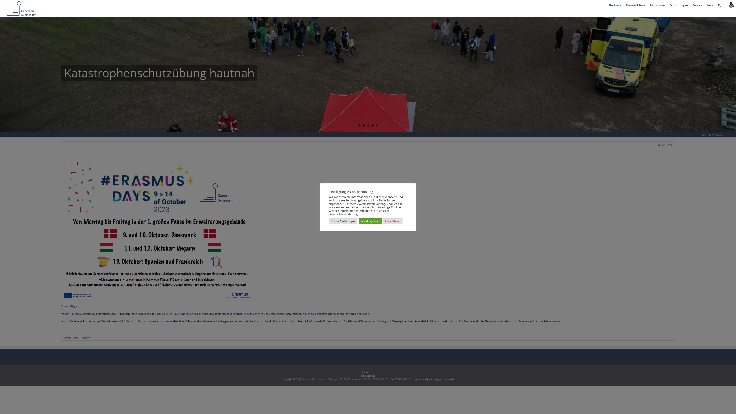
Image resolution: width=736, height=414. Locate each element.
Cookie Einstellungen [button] (343, 221)
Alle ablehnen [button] (392, 221)
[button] (719, 5)
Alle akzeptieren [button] (370, 221)
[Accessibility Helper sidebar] (731, 4)
